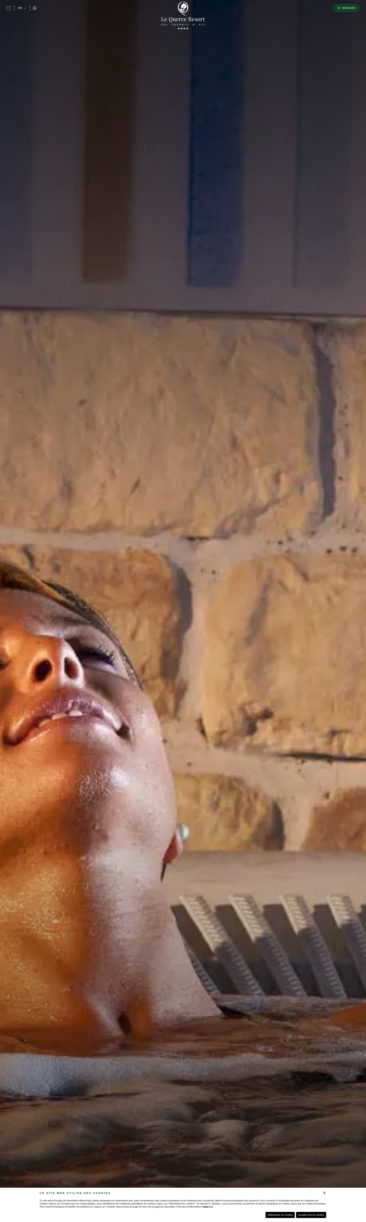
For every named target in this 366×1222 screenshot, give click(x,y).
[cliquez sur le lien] (35, 8)
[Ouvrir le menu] (8, 8)
